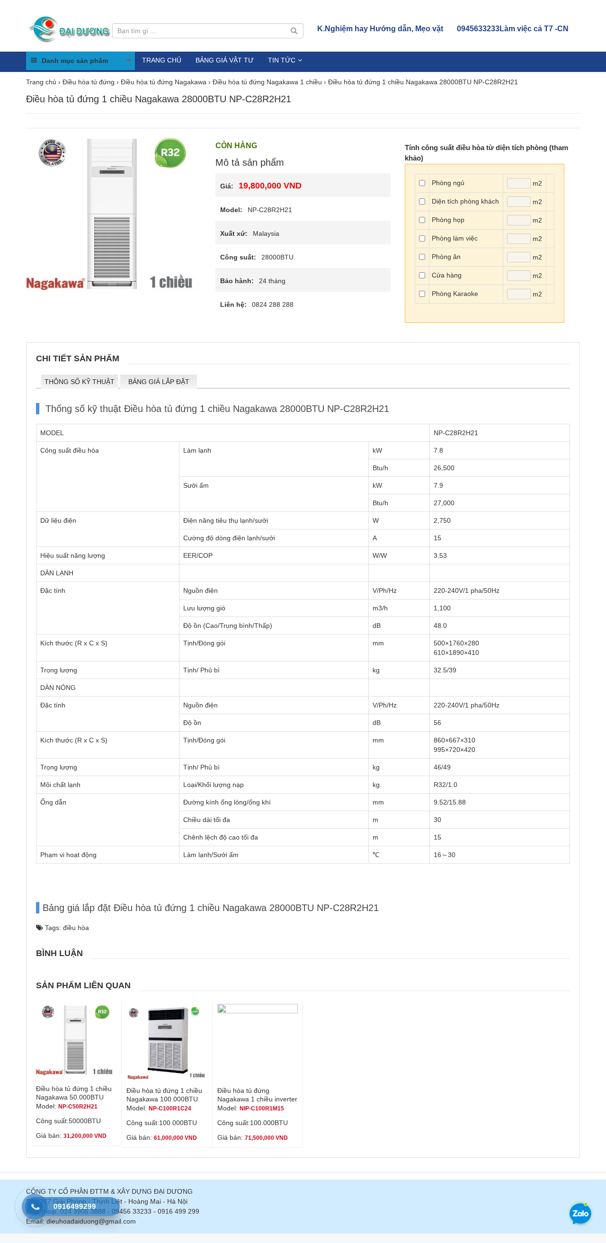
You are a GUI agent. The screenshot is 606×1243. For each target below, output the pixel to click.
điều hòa (76, 927)
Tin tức (281, 60)
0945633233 (513, 29)
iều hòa (88, 450)
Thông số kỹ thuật (80, 381)
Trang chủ (161, 60)
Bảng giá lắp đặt (158, 381)
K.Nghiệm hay (380, 29)
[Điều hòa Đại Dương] (70, 28)
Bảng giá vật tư (225, 60)
